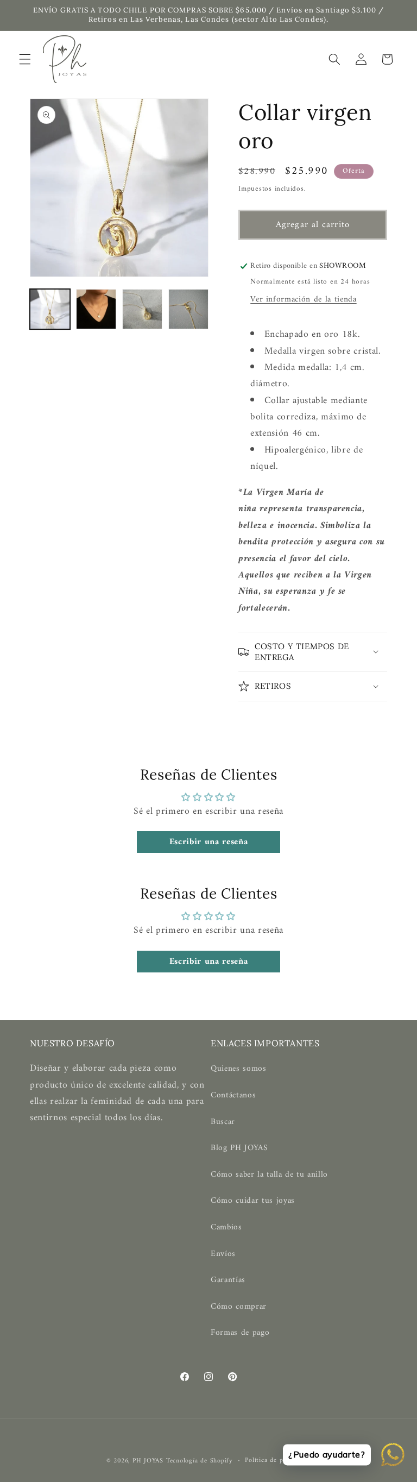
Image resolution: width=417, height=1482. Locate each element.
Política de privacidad (278, 1460)
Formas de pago (240, 1333)
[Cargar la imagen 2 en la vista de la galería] (96, 309)
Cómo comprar (239, 1306)
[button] (25, 59)
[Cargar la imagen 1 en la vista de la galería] (50, 309)
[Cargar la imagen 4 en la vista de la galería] (188, 309)
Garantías (228, 1280)
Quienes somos (239, 1069)
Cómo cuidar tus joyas (253, 1201)
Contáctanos (233, 1095)
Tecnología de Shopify (199, 1461)
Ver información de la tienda (303, 299)
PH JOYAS (147, 1461)
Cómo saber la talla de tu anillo (269, 1174)
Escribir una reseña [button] (208, 842)
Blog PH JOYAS (239, 1148)
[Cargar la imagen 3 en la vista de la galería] (142, 309)
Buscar (223, 1122)
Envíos (223, 1254)
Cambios (226, 1227)
